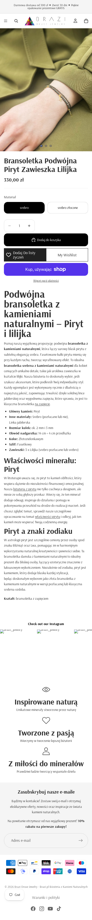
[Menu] (5, 21)
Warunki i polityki (46, 897)
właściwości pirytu (47, 516)
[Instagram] (42, 909)
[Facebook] (33, 909)
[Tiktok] (59, 909)
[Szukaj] (16, 20)
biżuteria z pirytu (24, 489)
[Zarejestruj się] (81, 840)
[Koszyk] (86, 20)
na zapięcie (42, 404)
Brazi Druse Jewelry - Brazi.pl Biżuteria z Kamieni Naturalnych (51, 887)
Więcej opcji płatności (46, 280)
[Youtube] (50, 909)
